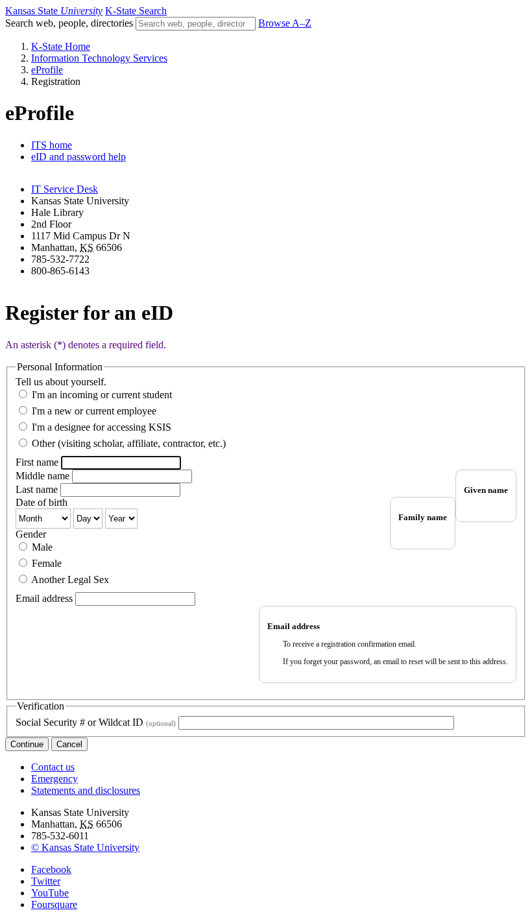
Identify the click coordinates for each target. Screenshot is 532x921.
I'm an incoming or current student (102, 394)
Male (42, 547)
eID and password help (78, 156)
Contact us (53, 766)
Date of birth (41, 502)
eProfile (47, 69)
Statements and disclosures (85, 790)
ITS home (51, 144)
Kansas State (54, 10)
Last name (37, 489)
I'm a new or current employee (94, 410)
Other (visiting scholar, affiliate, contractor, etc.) (129, 443)
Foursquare (54, 904)
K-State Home (60, 46)
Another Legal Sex (70, 579)
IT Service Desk (64, 189)
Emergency (54, 778)
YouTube (50, 892)
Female (47, 563)
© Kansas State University (85, 847)
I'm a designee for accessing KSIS (101, 427)
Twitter (45, 881)
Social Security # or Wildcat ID (96, 722)
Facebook (51, 869)
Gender (31, 534)
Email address (44, 598)
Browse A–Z (284, 23)
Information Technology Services (99, 58)
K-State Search (136, 10)
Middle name (42, 475)
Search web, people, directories (69, 23)
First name (37, 462)
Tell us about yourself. (61, 381)
